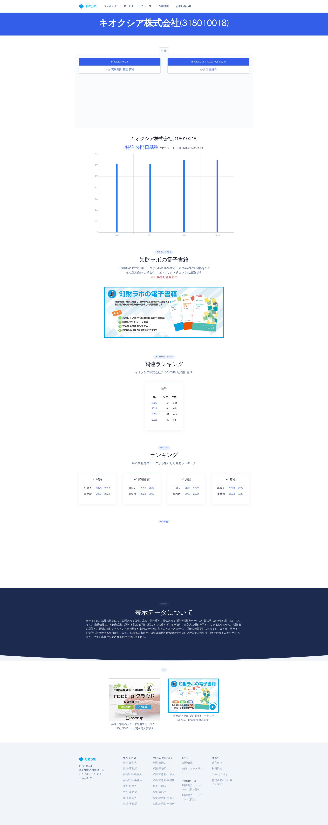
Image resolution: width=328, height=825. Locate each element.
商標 (131, 69)
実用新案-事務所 (132, 780)
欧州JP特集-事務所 (164, 803)
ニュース (146, 6)
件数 (164, 50)
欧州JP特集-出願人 (164, 797)
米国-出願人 (159, 762)
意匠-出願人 (130, 786)
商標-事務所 (130, 803)
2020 (154, 402)
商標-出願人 (130, 797)
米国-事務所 (159, 768)
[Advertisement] (164, 99)
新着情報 (187, 762)
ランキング (110, 6)
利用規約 (217, 768)
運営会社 (217, 762)
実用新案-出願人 (132, 774)
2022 (154, 414)
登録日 (213, 69)
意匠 (125, 69)
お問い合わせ (183, 6)
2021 (154, 408)
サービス (129, 6)
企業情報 (164, 6)
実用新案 (116, 69)
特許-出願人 (130, 762)
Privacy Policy (219, 774)
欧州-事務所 (159, 791)
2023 (154, 419)
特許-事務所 (130, 768)
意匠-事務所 (130, 791)
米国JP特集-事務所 (164, 780)
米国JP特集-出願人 (164, 774)
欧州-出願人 (159, 786)
